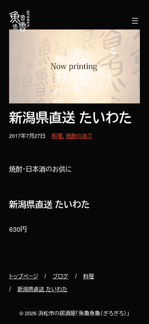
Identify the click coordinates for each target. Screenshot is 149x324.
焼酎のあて (79, 136)
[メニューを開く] (135, 21)
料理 (57, 136)
